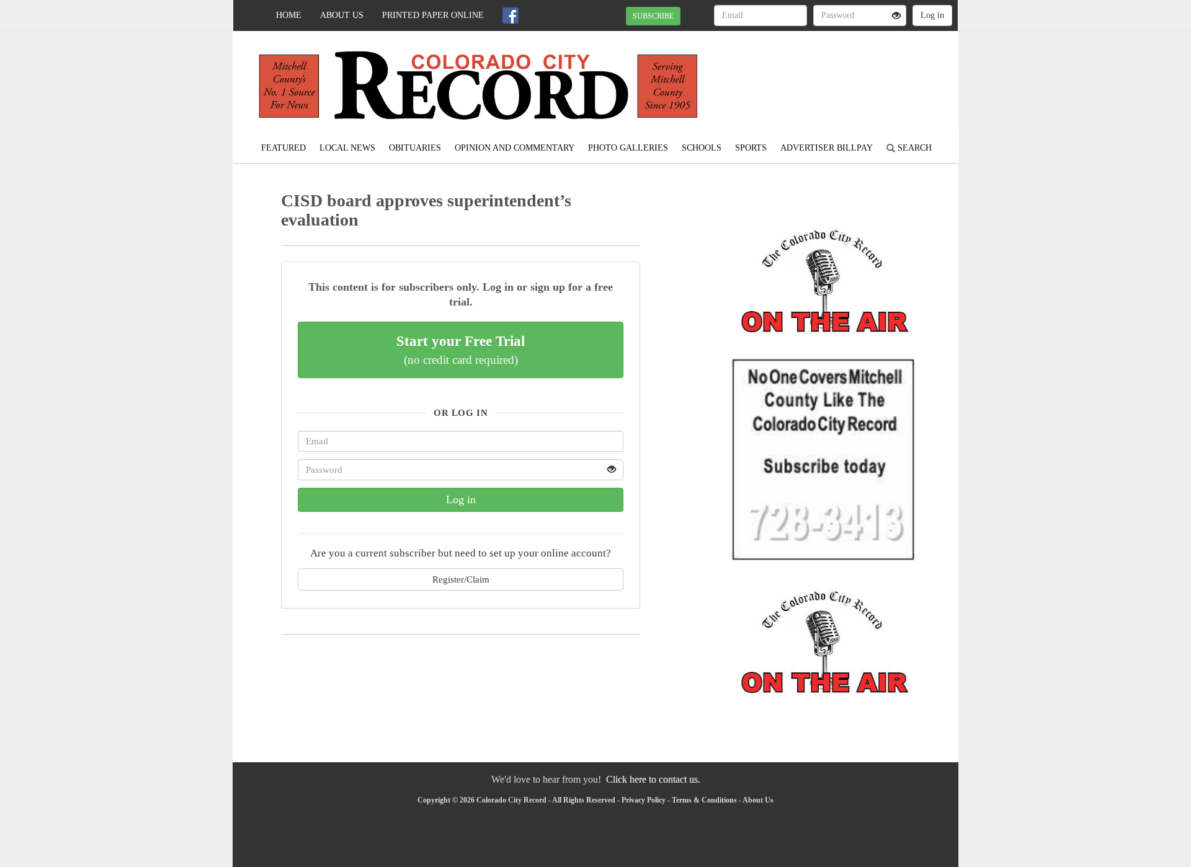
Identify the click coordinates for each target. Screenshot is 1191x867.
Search (913, 147)
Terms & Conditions (704, 800)
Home (288, 15)
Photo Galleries (628, 147)
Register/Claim (460, 579)
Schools (701, 147)
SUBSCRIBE (653, 16)
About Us (342, 15)
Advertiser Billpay (826, 147)
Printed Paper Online (433, 15)
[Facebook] (510, 15)
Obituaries (415, 147)
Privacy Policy (644, 800)
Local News (347, 147)
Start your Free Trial (460, 349)
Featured (283, 147)
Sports (751, 147)
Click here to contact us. (653, 779)
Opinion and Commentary (514, 147)
